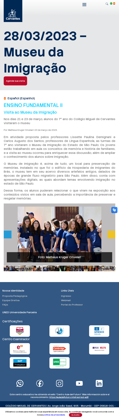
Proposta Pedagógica (14, 296)
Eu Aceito (75, 415)
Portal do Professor (72, 304)
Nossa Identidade (13, 290)
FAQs (5, 304)
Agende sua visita (15, 81)
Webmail (66, 300)
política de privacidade (54, 415)
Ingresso (66, 296)
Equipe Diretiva (11, 300)
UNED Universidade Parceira (19, 312)
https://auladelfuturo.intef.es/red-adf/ (69, 397)
